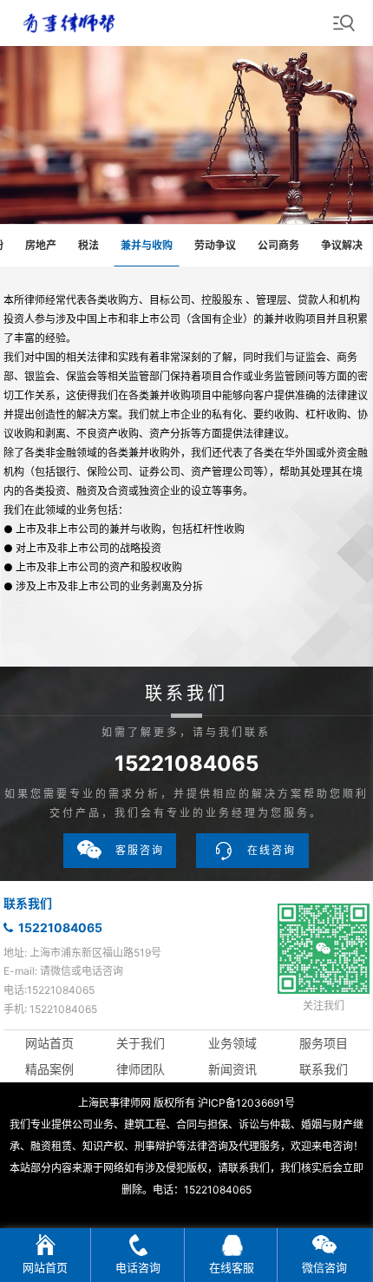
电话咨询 (137, 1267)
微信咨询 (324, 1267)
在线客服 (231, 1267)
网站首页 (49, 1042)
